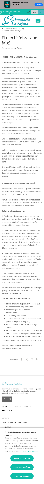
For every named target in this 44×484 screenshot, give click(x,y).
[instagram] (9, 399)
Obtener (39, 5)
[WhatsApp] (32, 359)
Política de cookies (30, 451)
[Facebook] (21, 359)
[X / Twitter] (26, 359)
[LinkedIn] (37, 359)
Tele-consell (27, 406)
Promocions (7, 410)
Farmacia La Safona (11, 29)
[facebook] (4, 399)
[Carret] (28, 11)
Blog (22, 29)
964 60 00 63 (6, 427)
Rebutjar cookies (22, 476)
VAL (34, 12)
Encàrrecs (17, 406)
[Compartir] (41, 12)
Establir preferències (22, 467)
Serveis (4, 406)
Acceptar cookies (22, 458)
